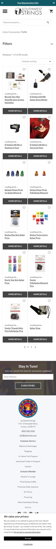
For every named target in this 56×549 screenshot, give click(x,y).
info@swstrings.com (28, 435)
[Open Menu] (5, 11)
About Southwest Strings (28, 502)
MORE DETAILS (15, 111)
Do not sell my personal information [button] (27, 532)
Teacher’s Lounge (28, 477)
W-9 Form (28, 492)
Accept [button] (28, 538)
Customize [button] (28, 544)
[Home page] (28, 11)
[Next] (53, 3)
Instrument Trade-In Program (28, 461)
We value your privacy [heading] (16, 517)
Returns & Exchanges (28, 446)
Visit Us (28, 507)
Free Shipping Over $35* (28, 3)
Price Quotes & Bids (28, 482)
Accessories (14, 32)
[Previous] (2, 3)
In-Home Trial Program (28, 456)
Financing (28, 497)
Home (5, 32)
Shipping (28, 451)
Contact (28, 467)
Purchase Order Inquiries (28, 487)
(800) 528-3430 (28, 431)
